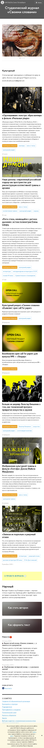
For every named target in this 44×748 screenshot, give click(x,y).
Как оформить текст (19, 624)
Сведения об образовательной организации (16, 701)
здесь (34, 732)
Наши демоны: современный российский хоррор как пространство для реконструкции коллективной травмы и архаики (21, 183)
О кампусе (7, 698)
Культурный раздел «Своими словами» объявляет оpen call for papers (21, 306)
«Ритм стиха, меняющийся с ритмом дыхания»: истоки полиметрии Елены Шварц (20, 222)
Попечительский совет (9, 712)
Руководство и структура (10, 704)
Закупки (4, 718)
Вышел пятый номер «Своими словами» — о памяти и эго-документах (19, 644)
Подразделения (7, 707)
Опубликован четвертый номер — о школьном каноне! (20, 668)
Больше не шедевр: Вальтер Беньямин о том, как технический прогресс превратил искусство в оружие (21, 407)
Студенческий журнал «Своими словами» (22, 9)
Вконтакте (8, 688)
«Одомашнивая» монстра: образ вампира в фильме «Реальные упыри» (22, 117)
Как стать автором (18, 607)
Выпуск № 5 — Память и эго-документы (16, 32)
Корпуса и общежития (9, 715)
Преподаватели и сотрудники (11, 710)
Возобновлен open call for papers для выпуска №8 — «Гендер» (20, 355)
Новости (5, 637)
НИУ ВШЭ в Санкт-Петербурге (15, 2)
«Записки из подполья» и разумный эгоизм (18, 536)
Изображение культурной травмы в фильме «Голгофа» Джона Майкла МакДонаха (19, 469)
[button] (4, 40)
